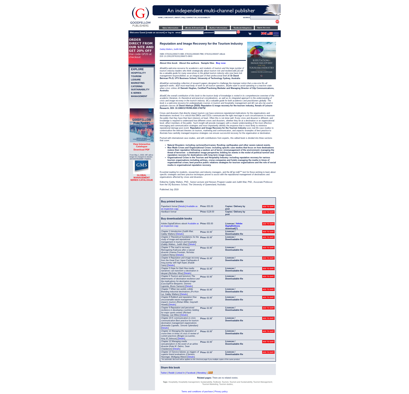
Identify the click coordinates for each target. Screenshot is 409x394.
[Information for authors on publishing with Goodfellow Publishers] (218, 29)
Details (182, 206)
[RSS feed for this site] (210, 373)
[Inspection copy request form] (242, 29)
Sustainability (140, 89)
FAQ (183, 17)
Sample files (207, 63)
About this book (168, 63)
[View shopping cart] (249, 34)
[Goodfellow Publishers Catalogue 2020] (142, 141)
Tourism (136, 76)
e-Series (136, 93)
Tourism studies (226, 384)
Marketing (138, 83)
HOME (160, 17)
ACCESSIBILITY (204, 17)
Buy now (221, 63)
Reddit (171, 373)
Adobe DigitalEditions (233, 224)
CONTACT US (191, 17)
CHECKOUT (168, 17)
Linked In (180, 373)
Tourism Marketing (210, 384)
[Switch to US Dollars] (270, 34)
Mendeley (201, 373)
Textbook (217, 382)
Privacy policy (221, 391)
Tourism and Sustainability (241, 382)
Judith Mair (178, 49)
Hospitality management (189, 382)
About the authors (189, 63)
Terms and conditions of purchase (197, 391)
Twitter (164, 373)
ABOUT (177, 17)
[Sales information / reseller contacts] (170, 29)
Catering (137, 86)
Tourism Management (262, 382)
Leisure (136, 79)
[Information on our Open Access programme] (266, 29)
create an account (155, 32)
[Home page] (140, 27)
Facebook (191, 373)
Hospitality (138, 73)
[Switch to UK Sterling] (264, 34)
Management (139, 96)
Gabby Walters (166, 49)
